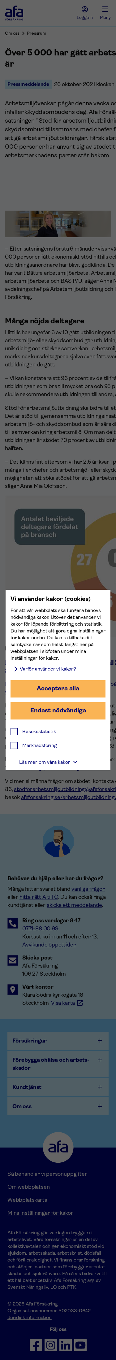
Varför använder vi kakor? (48, 669)
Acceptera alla (58, 688)
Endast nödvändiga (58, 710)
